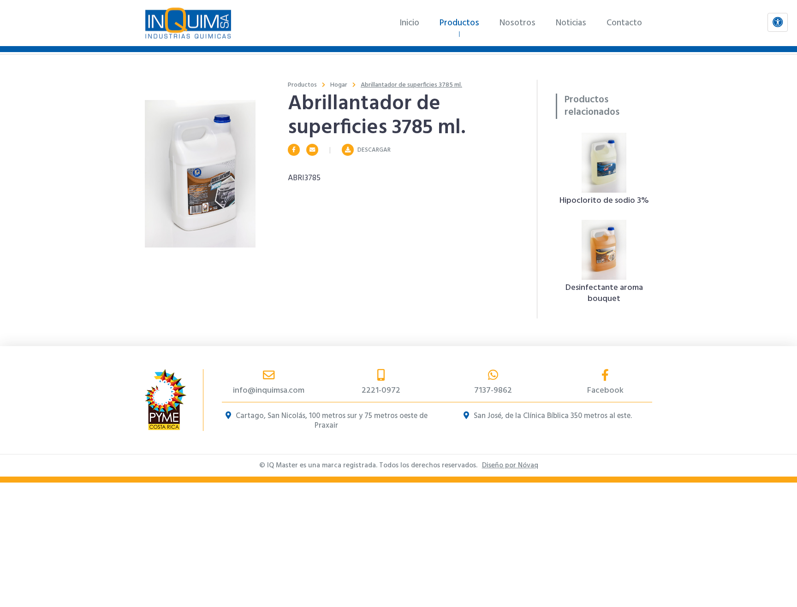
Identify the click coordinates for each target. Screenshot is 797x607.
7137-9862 (493, 390)
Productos (459, 23)
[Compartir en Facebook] (294, 150)
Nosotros (517, 23)
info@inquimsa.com (268, 390)
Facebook (605, 390)
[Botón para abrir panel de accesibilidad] (777, 22)
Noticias (571, 23)
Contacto (624, 23)
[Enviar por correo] (312, 150)
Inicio (409, 23)
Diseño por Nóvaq (510, 465)
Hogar (338, 85)
